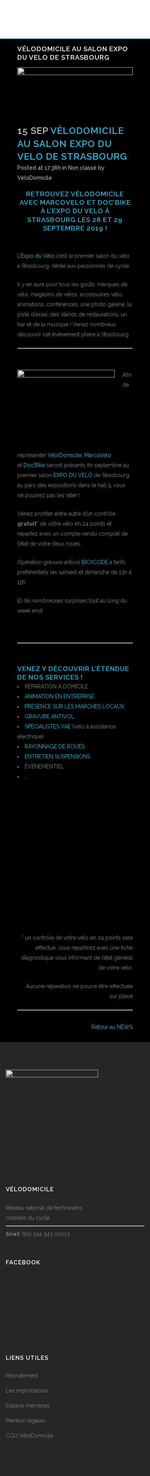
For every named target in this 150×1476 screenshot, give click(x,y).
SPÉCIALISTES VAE (48, 726)
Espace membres (28, 1406)
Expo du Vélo (38, 256)
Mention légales (25, 1421)
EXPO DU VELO (77, 211)
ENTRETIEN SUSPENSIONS (57, 756)
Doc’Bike (114, 202)
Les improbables (27, 1391)
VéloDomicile (34, 178)
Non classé (82, 168)
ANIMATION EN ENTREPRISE (59, 696)
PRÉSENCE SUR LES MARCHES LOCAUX (74, 706)
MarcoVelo (62, 202)
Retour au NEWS (112, 1027)
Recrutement (22, 1375)
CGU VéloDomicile (29, 1436)
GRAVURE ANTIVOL (49, 716)
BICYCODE (95, 562)
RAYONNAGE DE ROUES (55, 746)
